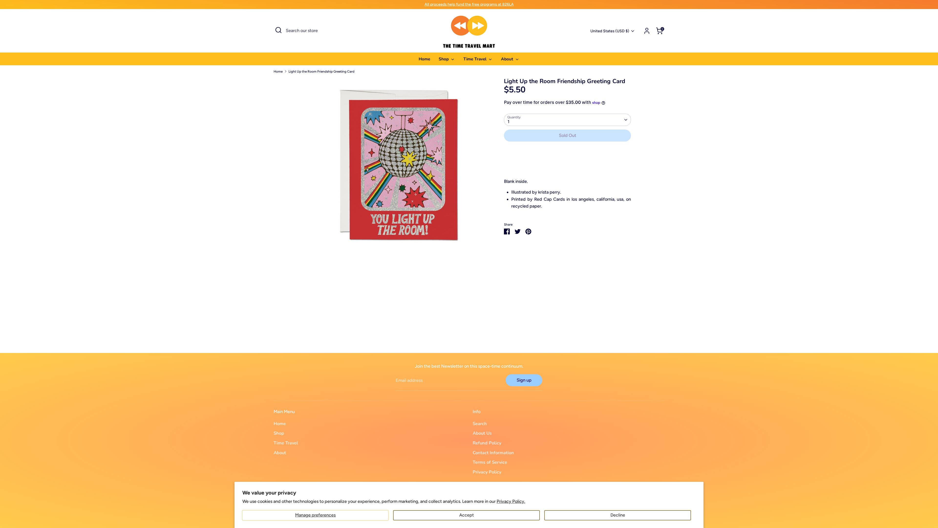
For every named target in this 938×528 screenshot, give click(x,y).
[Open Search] (278, 30)
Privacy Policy (487, 472)
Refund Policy (487, 443)
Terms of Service (490, 462)
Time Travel (475, 59)
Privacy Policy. (511, 501)
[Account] (647, 31)
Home (424, 59)
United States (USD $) (609, 31)
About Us (482, 433)
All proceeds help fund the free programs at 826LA (469, 4)
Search (480, 424)
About (507, 59)
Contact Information (493, 453)
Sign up (524, 380)
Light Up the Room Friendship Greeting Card (321, 71)
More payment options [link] (567, 163)
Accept (466, 515)
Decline (617, 515)
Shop (444, 59)
